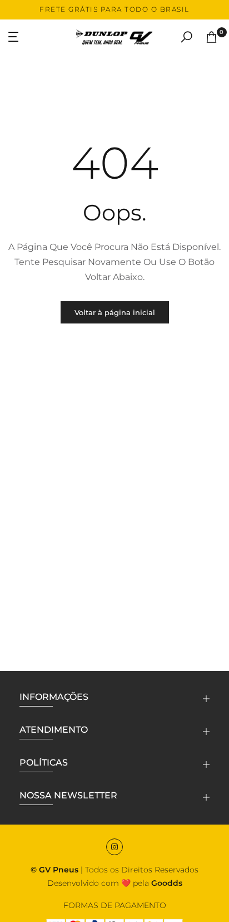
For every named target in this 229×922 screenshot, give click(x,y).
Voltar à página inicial (114, 312)
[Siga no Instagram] (114, 846)
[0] (211, 37)
